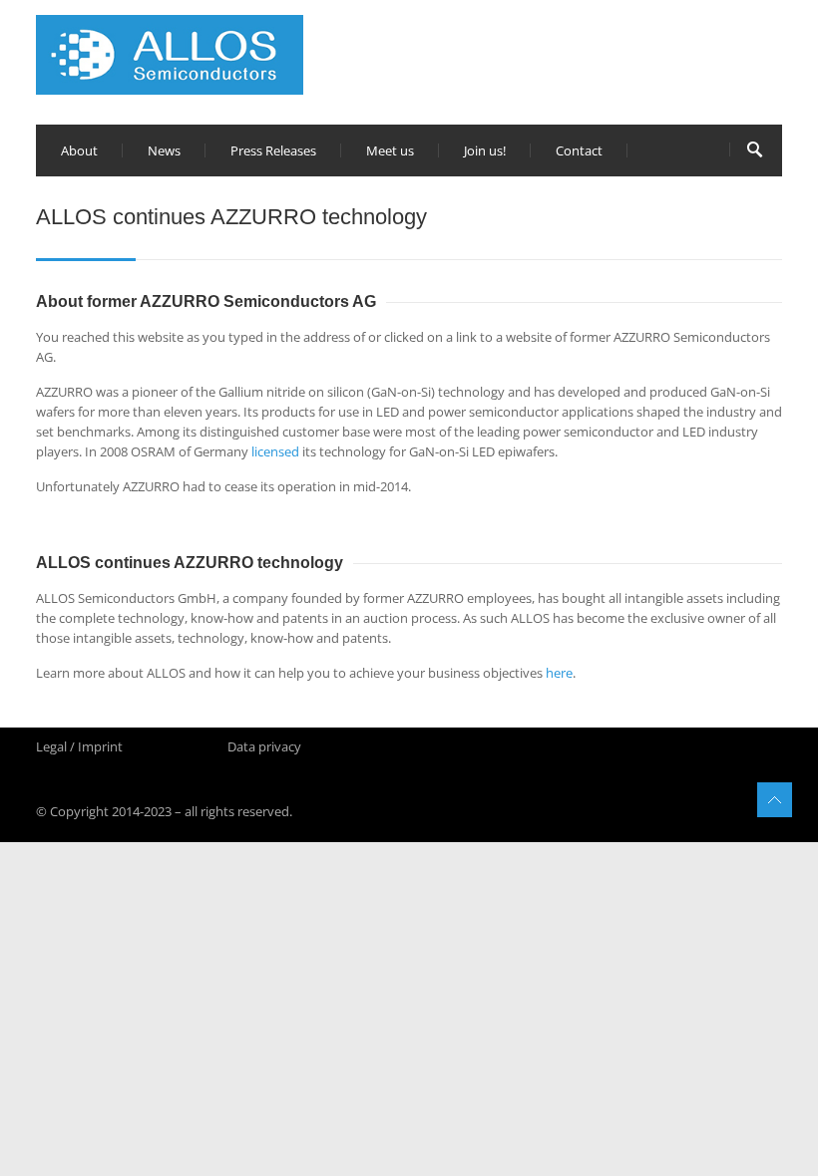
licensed (275, 451)
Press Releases (273, 150)
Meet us (390, 150)
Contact (579, 150)
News (164, 150)
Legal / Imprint (79, 746)
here (559, 673)
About (79, 150)
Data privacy (264, 746)
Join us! (485, 150)
